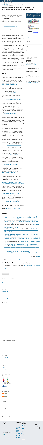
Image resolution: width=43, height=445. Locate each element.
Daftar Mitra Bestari (24, 435)
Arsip (7, 4)
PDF (28, 37)
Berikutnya (38, 256)
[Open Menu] (2, 1)
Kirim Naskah (5, 273)
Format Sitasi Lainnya (30, 84)
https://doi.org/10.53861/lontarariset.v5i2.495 (10, 125)
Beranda (3, 4)
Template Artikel (19, 433)
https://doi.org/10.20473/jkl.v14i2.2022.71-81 (10, 154)
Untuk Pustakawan (5, 360)
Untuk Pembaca (5, 357)
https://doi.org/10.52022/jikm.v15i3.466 (14, 145)
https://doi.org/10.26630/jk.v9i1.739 (9, 172)
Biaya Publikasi (5, 284)
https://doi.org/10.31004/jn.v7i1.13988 (9, 92)
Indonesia (4, 369)
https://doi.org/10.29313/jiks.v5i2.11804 (12, 208)
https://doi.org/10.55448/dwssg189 (10, 26)
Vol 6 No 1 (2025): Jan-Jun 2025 (14, 4)
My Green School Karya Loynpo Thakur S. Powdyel (20, 252)
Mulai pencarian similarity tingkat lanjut (15, 259)
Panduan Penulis (5, 282)
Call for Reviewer (24, 426)
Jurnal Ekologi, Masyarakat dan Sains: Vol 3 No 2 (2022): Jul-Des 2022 (21, 223)
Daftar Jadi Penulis (18, 428)
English (3, 367)
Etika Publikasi (18, 437)
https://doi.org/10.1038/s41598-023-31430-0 (10, 193)
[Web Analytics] (4, 386)
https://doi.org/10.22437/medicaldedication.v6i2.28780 (12, 136)
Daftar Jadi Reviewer (24, 429)
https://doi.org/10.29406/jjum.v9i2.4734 (13, 99)
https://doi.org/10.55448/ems (7, 298)
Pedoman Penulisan (17, 431)
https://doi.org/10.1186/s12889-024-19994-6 (10, 201)
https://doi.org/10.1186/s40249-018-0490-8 (10, 164)
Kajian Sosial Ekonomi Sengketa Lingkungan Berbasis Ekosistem (27, 249)
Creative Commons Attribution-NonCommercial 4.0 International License (32, 65)
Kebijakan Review (24, 438)
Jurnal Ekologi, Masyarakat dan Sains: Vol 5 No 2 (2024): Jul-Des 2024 (24, 244)
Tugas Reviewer (24, 432)
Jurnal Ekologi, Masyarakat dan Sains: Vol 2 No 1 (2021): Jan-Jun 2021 (17, 251)
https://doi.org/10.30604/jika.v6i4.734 (9, 113)
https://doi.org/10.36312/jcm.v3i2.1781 (9, 84)
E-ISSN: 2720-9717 (5, 291)
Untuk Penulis (4, 359)
